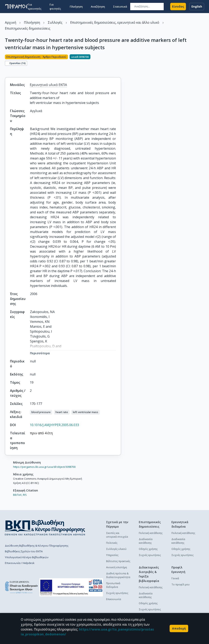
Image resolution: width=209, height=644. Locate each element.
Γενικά (175, 578)
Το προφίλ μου (180, 584)
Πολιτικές (111, 543)
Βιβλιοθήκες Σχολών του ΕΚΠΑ (24, 551)
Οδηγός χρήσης (148, 549)
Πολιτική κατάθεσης (150, 533)
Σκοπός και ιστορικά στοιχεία (117, 534)
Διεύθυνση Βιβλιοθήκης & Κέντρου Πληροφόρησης (36, 545)
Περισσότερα (40, 353)
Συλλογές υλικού (116, 549)
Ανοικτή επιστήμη (116, 567)
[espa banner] (71, 587)
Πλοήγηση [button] (76, 6)
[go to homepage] (16, 6)
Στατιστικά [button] (120, 6)
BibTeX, (17, 495)
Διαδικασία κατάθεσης (145, 541)
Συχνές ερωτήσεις (117, 593)
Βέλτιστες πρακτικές (118, 561)
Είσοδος (178, 6)
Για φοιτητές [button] (55, 6)
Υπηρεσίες (112, 555)
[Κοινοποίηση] (6, 70)
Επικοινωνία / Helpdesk (19, 563)
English (196, 6)
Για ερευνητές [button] (34, 6)
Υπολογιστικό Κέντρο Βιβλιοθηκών (26, 557)
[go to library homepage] (45, 527)
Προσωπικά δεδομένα (113, 585)
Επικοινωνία (113, 599)
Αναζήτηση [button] (98, 6)
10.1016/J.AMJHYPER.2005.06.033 (54, 425)
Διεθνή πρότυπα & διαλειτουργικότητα (118, 575)
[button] (41, 412)
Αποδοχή (179, 628)
